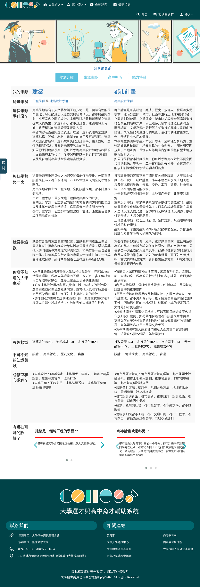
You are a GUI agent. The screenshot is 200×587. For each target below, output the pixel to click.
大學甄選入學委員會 (119, 549)
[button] (66, 460)
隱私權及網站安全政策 (87, 571)
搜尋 (144, 14)
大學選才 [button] (54, 4)
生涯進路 (91, 77)
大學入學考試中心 (118, 542)
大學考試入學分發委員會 (178, 549)
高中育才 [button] (78, 4)
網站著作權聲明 (118, 571)
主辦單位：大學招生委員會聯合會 (39, 535)
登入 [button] (188, 14)
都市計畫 (125, 92)
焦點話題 (101, 4)
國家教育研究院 (172, 542)
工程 (38, 101)
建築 (37, 92)
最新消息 (124, 4)
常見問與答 (166, 14)
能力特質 (139, 77)
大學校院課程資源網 (119, 555)
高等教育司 (170, 535)
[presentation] (35, 445)
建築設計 (59, 101)
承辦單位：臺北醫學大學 (33, 542)
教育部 (111, 535)
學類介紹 (67, 77)
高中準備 (115, 77)
